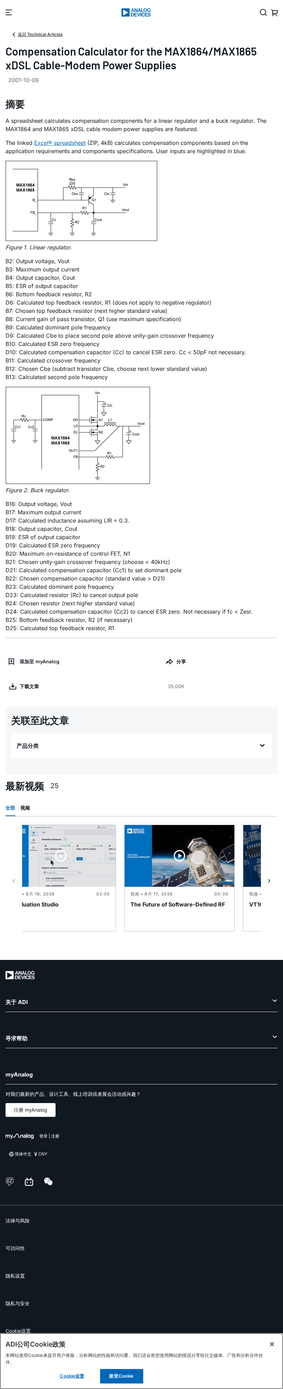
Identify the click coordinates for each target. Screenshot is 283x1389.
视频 (25, 808)
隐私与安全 (18, 1303)
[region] (141, 1361)
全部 (10, 808)
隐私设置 (15, 1276)
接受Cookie (121, 1376)
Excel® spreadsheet (60, 142)
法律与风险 (18, 1220)
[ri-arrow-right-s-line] (269, 880)
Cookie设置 (18, 1331)
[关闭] (272, 1344)
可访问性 (15, 1248)
